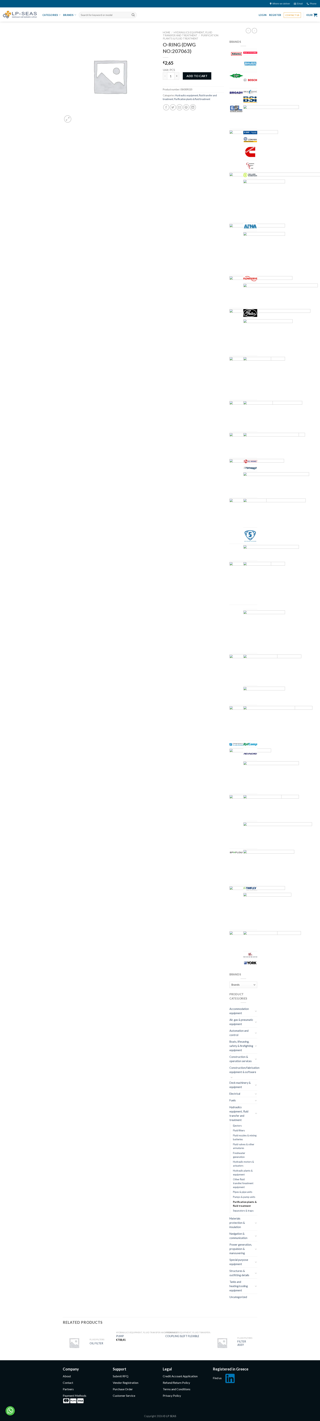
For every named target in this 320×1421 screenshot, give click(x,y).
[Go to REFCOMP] (250, 744)
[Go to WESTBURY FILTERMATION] (272, 940)
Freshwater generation (239, 1155)
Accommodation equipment (239, 1011)
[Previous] (63, 1344)
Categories (50, 15)
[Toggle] (256, 1011)
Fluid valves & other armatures (243, 1146)
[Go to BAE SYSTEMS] (250, 52)
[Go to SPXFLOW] (236, 852)
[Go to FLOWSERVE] (250, 278)
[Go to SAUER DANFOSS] (271, 807)
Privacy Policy (172, 1395)
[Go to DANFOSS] (250, 165)
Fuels (232, 1100)
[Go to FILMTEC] (264, 253)
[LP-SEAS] (20, 14)
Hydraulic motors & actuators (243, 1163)
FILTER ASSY (241, 1343)
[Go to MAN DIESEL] (264, 583)
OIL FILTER (96, 1343)
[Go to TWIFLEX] (250, 888)
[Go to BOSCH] (250, 80)
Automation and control (239, 1033)
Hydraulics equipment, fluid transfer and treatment (187, 34)
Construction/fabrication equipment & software (244, 1070)
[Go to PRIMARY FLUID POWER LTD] (236, 744)
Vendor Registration (125, 1382)
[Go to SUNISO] (268, 867)
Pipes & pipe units (242, 1191)
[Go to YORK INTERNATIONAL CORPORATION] (250, 963)
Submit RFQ (120, 1376)
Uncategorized (238, 1297)
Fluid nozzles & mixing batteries (244, 1137)
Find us (217, 1378)
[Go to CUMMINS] (250, 152)
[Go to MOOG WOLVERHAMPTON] (264, 631)
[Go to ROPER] (271, 777)
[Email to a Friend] (179, 107)
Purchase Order (123, 1389)
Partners (68, 1389)
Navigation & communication (238, 1236)
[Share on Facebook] (166, 107)
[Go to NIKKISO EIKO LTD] (272, 669)
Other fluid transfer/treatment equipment (243, 1183)
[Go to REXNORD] (250, 753)
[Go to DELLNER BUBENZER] (250, 175)
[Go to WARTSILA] (267, 911)
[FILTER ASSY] (222, 1343)
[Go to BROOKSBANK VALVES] (250, 91)
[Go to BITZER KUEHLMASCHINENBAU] (236, 75)
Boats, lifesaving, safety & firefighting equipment (241, 1046)
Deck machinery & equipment (240, 1085)
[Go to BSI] (250, 99)
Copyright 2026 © (160, 1416)
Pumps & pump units (244, 1196)
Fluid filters (239, 1130)
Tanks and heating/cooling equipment (238, 1286)
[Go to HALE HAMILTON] (272, 416)
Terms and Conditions (176, 1389)
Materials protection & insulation (237, 1223)
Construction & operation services (240, 1059)
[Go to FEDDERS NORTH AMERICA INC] (250, 227)
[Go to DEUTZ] (264, 200)
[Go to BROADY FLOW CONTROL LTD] (236, 92)
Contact (68, 1382)
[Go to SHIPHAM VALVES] (277, 835)
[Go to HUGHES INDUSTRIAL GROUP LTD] (250, 461)
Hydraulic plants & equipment (243, 1172)
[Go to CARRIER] (271, 116)
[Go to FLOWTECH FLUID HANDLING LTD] (280, 295)
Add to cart (196, 76)
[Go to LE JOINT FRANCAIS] (250, 536)
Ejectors (237, 1125)
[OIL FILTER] (74, 1343)
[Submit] (133, 15)
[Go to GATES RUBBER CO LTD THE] (250, 313)
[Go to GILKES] (264, 378)
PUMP (120, 1336)
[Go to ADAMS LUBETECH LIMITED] (236, 54)
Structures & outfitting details (239, 1273)
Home (166, 32)
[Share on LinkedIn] (193, 107)
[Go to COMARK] (250, 140)
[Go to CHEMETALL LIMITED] (250, 132)
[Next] (256, 1344)
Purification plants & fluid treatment (190, 37)
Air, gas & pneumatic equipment (241, 1022)
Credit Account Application (180, 1376)
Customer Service (124, 1395)
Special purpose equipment (238, 1262)
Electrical (234, 1093)
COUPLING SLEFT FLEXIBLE (182, 1336)
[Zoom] (67, 119)
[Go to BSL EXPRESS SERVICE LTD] (236, 108)
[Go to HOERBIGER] (271, 445)
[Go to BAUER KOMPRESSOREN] (250, 64)
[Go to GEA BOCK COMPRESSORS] (268, 337)
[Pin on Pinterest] (186, 107)
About (67, 1376)
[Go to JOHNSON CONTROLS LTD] (274, 512)
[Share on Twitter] (173, 107)
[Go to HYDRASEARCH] (250, 467)
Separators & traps (243, 1210)
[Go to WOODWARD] (250, 955)
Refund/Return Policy (176, 1382)
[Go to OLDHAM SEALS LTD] (269, 723)
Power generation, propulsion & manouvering (240, 1249)
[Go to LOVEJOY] (271, 552)
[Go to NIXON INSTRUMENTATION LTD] (264, 695)
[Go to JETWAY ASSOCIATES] (276, 484)
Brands (68, 15)
